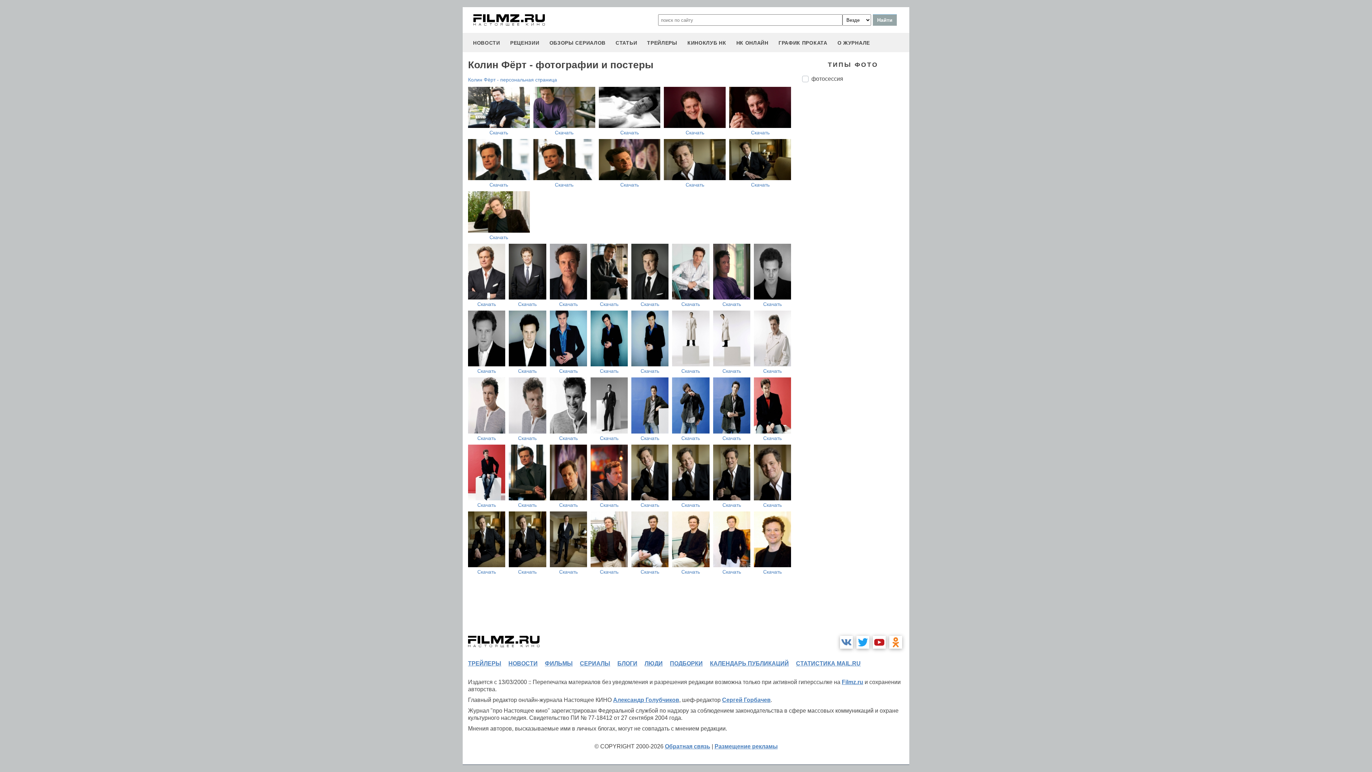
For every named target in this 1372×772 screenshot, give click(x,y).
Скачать (498, 132)
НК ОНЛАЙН (752, 43)
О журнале (853, 43)
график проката (803, 43)
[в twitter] (862, 642)
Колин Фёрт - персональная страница (512, 80)
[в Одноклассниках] (895, 642)
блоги (627, 663)
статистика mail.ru (828, 663)
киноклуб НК (706, 43)
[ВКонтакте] (846, 642)
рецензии (525, 43)
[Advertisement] (855, 207)
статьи (626, 43)
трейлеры (662, 43)
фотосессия (827, 79)
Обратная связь (687, 746)
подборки (686, 663)
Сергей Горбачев (746, 700)
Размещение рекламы (746, 746)
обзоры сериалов (578, 43)
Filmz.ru (852, 682)
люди (654, 663)
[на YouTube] (879, 642)
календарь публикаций (749, 663)
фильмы (559, 663)
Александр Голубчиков (646, 700)
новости (486, 43)
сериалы (595, 663)
